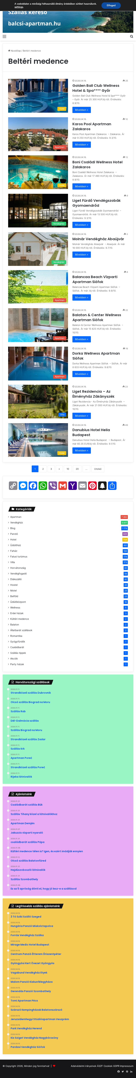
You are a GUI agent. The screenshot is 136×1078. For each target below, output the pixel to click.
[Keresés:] (131, 36)
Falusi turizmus (18, 556)
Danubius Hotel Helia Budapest (91, 432)
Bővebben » (81, 109)
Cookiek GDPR (111, 1066)
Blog (12, 528)
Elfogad (111, 5)
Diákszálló (16, 579)
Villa (12, 562)
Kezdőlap (15, 50)
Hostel (14, 584)
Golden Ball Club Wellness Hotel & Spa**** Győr (95, 88)
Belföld (14, 596)
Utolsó (97, 468)
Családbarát (17, 647)
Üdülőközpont (18, 601)
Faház (13, 550)
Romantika (16, 635)
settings (19, 7)
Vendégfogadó (18, 573)
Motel (13, 590)
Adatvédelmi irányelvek (83, 1066)
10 (68, 468)
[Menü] (4, 36)
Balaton (14, 624)
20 (77, 468)
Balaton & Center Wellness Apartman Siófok (96, 317)
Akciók (14, 658)
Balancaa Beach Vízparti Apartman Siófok (94, 279)
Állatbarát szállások (21, 630)
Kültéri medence (19, 618)
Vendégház (16, 522)
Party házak (17, 664)
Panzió (14, 533)
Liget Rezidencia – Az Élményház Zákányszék (93, 394)
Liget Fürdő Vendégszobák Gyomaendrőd (96, 203)
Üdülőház (15, 545)
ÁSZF (100, 1066)
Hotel (13, 539)
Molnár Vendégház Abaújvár (98, 238)
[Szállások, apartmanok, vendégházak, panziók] (68, 16)
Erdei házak (16, 613)
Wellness (15, 607)
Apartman (15, 516)
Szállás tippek (18, 652)
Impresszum (126, 1066)
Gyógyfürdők (17, 641)
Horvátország (18, 567)
